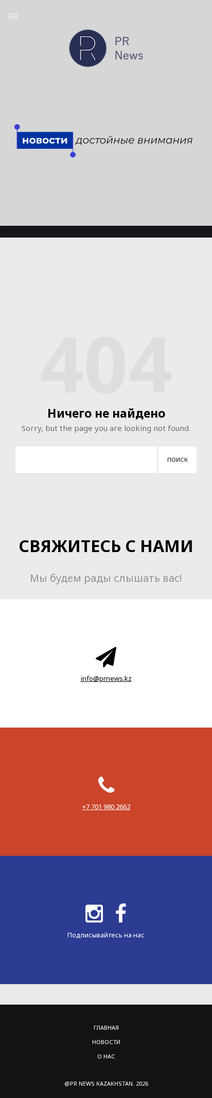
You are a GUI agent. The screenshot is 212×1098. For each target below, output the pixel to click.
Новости (106, 1042)
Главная (106, 1027)
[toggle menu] (13, 16)
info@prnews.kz (106, 678)
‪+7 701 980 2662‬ (106, 806)
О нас (106, 1056)
